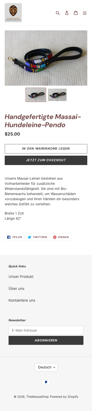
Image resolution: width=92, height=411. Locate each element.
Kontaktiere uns (22, 300)
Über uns (16, 288)
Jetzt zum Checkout (46, 160)
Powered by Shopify (64, 396)
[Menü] (84, 13)
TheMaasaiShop (37, 396)
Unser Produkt (21, 276)
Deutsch (44, 367)
